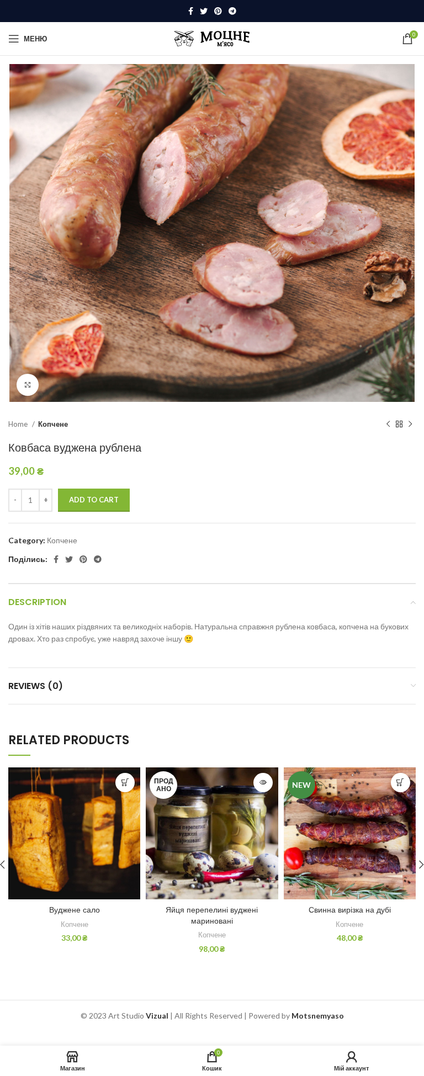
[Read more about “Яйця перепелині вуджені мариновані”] (263, 782)
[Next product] (410, 424)
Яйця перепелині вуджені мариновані (212, 915)
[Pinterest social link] (218, 11)
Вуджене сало (74, 909)
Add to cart (94, 499)
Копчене (53, 424)
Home (18, 424)
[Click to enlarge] (28, 385)
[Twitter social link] (204, 11)
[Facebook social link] (191, 11)
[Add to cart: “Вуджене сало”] (125, 782)
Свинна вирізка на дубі (350, 909)
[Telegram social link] (232, 11)
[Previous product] (388, 424)
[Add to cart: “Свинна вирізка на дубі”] (400, 782)
